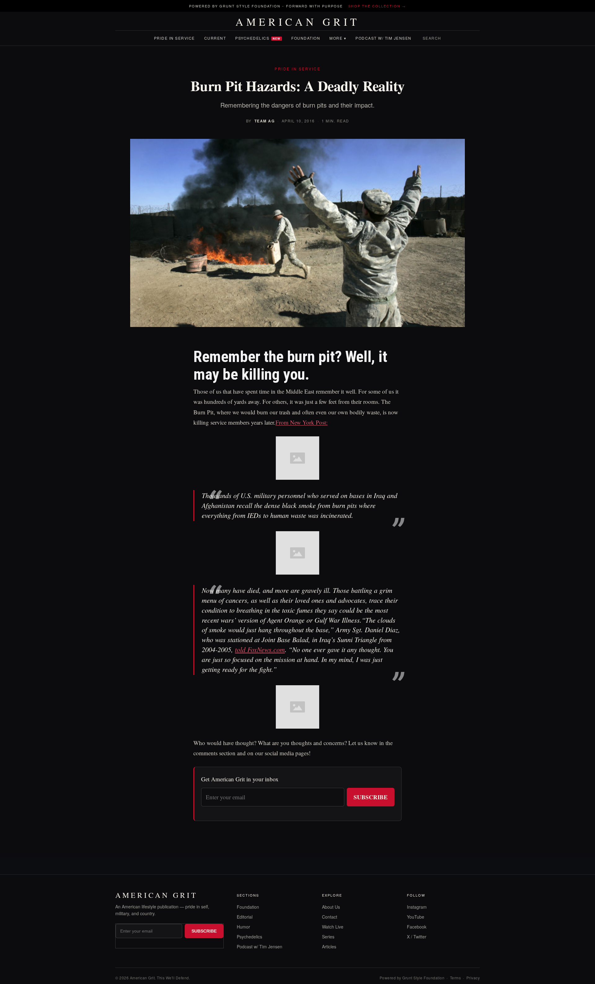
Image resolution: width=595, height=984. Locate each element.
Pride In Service (174, 38)
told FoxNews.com (260, 649)
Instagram (417, 907)
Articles (329, 946)
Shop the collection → (377, 5)
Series (328, 936)
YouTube (415, 917)
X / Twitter (416, 936)
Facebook (416, 927)
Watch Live (332, 927)
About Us (331, 907)
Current (215, 38)
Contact (329, 917)
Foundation (305, 38)
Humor (243, 927)
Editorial (245, 917)
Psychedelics (257, 38)
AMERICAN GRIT (298, 22)
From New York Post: (301, 422)
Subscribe (371, 797)
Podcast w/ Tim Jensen (383, 38)
